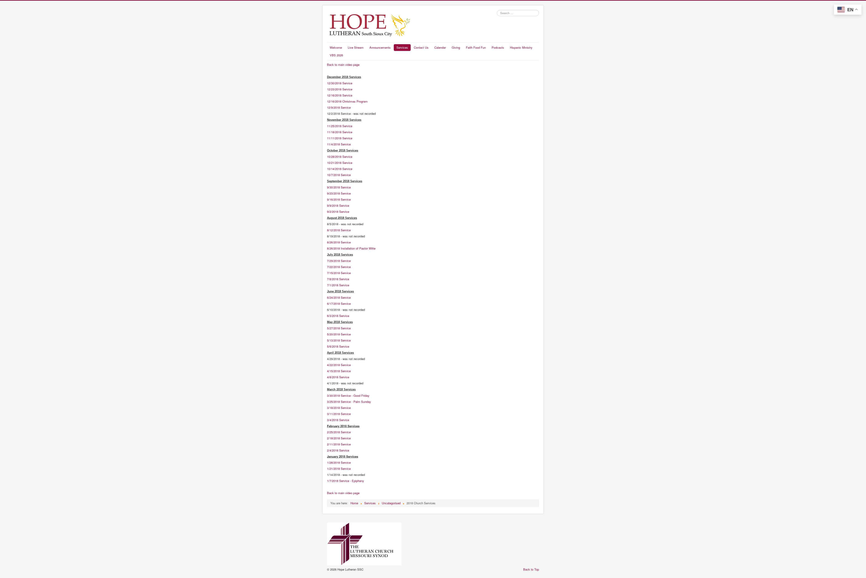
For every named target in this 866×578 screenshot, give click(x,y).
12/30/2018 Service (339, 83)
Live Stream (356, 47)
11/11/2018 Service (339, 138)
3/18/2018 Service (339, 408)
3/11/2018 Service (339, 414)
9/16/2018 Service (339, 199)
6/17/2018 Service (339, 303)
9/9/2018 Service (338, 205)
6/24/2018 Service (339, 297)
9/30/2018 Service (339, 187)
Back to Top (531, 569)
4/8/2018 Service (338, 377)
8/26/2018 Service (339, 242)
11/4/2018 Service (339, 144)
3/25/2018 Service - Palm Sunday (349, 401)
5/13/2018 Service (339, 340)
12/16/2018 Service (339, 95)
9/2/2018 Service (338, 211)
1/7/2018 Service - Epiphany (345, 481)
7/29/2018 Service (339, 261)
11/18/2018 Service (339, 132)
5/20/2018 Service (339, 334)
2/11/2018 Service (339, 444)
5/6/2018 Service (338, 346)
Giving (456, 47)
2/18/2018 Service (339, 438)
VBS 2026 (336, 55)
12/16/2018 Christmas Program (347, 101)
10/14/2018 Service (339, 169)
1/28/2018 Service (339, 462)
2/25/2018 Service (339, 432)
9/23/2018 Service (339, 193)
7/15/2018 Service (339, 273)
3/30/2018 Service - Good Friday (348, 395)
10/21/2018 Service (339, 163)
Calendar (440, 47)
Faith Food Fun (476, 47)
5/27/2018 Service (339, 328)
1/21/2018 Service (339, 468)
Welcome (336, 47)
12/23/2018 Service (339, 89)
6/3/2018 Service (338, 316)
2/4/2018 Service (338, 450)
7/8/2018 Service (338, 279)
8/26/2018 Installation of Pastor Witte (351, 248)
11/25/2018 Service (339, 126)
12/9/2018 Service (339, 107)
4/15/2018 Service (339, 371)
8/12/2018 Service (339, 230)
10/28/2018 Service (339, 156)
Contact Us (421, 47)
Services (402, 47)
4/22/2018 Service (339, 365)
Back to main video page (343, 64)
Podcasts (498, 47)
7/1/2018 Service (338, 285)
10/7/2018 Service (339, 175)
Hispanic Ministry (521, 47)
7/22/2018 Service (339, 267)
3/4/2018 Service (338, 420)
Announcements (380, 47)
